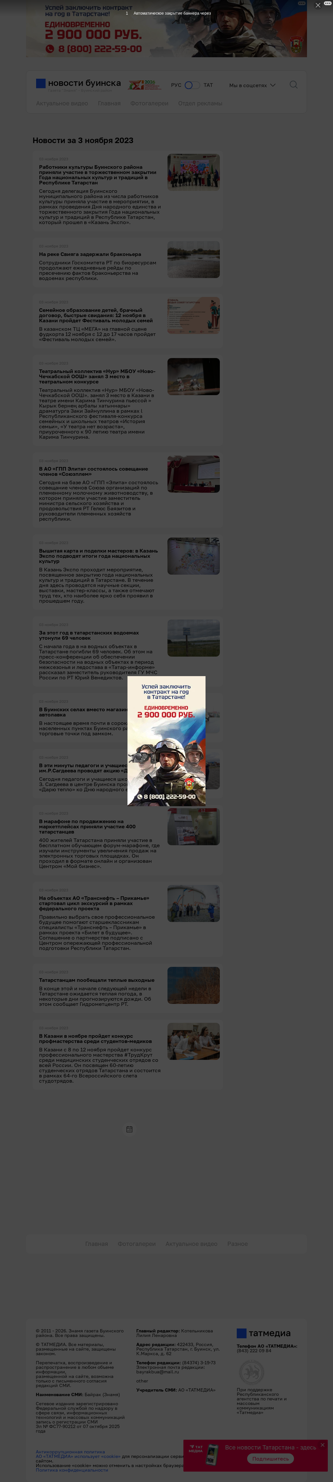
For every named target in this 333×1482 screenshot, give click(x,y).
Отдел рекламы (200, 103)
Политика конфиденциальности (72, 1470)
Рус (176, 85)
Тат (208, 85)
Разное (237, 1243)
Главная (109, 103)
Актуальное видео (62, 103)
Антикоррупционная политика (70, 1451)
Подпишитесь (270, 1458)
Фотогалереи (149, 103)
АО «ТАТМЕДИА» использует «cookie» (78, 1456)
